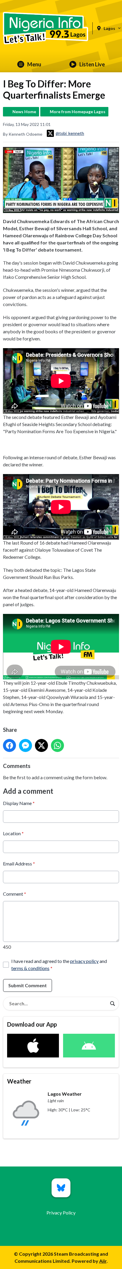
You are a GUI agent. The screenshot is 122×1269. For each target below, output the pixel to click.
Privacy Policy (61, 1212)
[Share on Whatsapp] (57, 745)
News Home (24, 111)
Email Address (19, 863)
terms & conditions (30, 968)
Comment (14, 894)
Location (13, 833)
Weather (19, 1081)
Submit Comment (27, 985)
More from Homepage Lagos (77, 111)
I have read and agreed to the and (59, 964)
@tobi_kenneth (70, 133)
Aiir (103, 1261)
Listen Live (92, 64)
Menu (34, 64)
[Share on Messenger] (25, 745)
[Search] (112, 1003)
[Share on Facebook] (9, 745)
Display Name (19, 803)
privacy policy (84, 961)
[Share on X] (41, 745)
